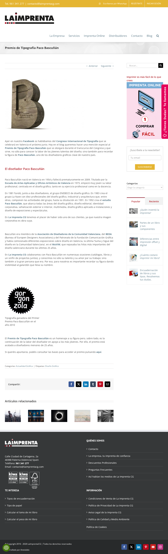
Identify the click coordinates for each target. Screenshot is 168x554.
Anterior (93, 65)
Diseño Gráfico (52, 366)
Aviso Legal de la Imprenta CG (104, 512)
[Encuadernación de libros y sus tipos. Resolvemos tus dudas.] (133, 270)
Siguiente (106, 65)
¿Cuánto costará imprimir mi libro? (150, 256)
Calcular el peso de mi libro (22, 519)
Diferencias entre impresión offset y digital (150, 242)
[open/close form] (164, 111)
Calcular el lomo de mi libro (22, 512)
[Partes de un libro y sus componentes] (133, 222)
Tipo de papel (14, 505)
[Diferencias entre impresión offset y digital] (133, 239)
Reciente (154, 201)
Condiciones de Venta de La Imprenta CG (110, 498)
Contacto (93, 449)
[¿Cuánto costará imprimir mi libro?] (133, 255)
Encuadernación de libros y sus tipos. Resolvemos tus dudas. (150, 275)
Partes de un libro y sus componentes (150, 226)
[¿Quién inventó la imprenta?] (133, 209)
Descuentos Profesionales (102, 462)
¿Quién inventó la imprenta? (149, 211)
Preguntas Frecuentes (100, 469)
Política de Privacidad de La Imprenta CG (110, 505)
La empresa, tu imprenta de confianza (109, 455)
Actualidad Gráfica (24, 366)
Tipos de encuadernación (21, 498)
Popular (135, 201)
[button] (157, 35)
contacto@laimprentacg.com (43, 3)
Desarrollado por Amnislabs (17, 549)
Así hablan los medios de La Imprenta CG (111, 476)
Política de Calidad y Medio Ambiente (108, 519)
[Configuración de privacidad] (6, 548)
